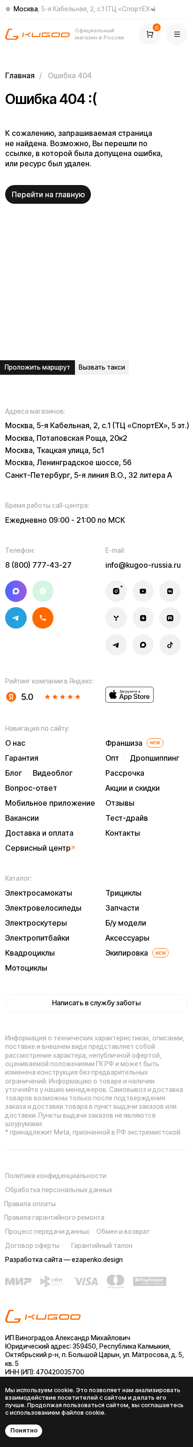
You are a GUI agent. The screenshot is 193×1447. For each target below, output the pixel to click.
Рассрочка (124, 773)
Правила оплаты (30, 1204)
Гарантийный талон (102, 1245)
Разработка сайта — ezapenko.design (64, 1259)
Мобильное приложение (50, 803)
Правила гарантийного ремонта (54, 1217)
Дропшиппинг (154, 758)
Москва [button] (85, 9)
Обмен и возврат (123, 1231)
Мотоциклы (26, 967)
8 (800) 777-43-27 (38, 565)
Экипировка (126, 952)
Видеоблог (53, 773)
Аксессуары (127, 937)
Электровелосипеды (43, 908)
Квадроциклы (30, 952)
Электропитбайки (37, 937)
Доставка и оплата (39, 833)
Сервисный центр (38, 848)
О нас (15, 743)
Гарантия (21, 758)
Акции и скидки (132, 788)
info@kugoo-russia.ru (143, 565)
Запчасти (122, 908)
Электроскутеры (36, 923)
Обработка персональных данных (58, 1190)
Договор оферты (32, 1245)
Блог (13, 773)
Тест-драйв (126, 818)
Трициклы (123, 893)
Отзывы (119, 803)
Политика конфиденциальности (55, 1176)
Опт (112, 758)
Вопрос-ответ (31, 788)
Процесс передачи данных (47, 1231)
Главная (20, 75)
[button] (177, 34)
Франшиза (123, 743)
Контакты (122, 833)
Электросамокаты (38, 893)
